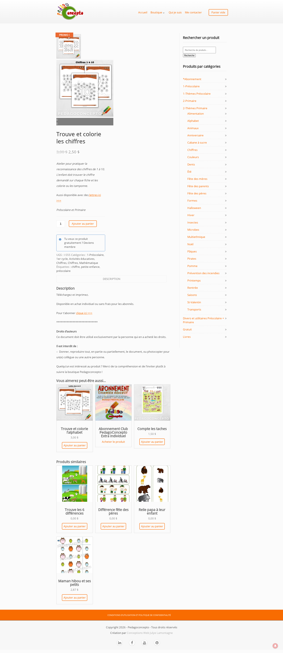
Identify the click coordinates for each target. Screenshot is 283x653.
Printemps (194, 280)
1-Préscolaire (95, 255)
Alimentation (195, 113)
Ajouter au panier (83, 223)
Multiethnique (196, 237)
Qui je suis (175, 12)
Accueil (142, 12)
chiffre (75, 267)
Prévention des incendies (203, 273)
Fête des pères (196, 193)
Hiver (190, 215)
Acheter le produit (113, 442)
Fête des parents (198, 186)
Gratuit (187, 329)
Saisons (192, 295)
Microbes (193, 230)
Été (189, 171)
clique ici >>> (84, 313)
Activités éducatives (81, 259)
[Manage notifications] (275, 645)
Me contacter (193, 12)
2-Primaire (189, 101)
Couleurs (193, 157)
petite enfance (90, 267)
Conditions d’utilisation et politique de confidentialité (139, 615)
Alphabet (193, 121)
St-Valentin (194, 302)
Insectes (192, 222)
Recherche (189, 55)
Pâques (192, 251)
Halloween (194, 208)
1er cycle (62, 259)
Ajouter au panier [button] (75, 445)
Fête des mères (197, 179)
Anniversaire (195, 135)
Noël (190, 244)
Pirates (191, 258)
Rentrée (192, 288)
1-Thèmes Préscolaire (197, 93)
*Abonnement (192, 79)
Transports (194, 309)
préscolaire (63, 271)
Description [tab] (111, 279)
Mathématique (88, 263)
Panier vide (218, 12)
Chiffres (61, 263)
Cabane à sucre (197, 142)
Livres (187, 337)
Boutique (156, 12)
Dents (191, 164)
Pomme (192, 266)
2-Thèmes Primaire (195, 108)
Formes (192, 200)
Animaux (193, 128)
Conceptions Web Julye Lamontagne (150, 633)
